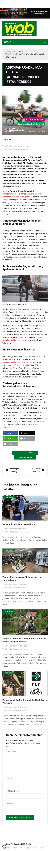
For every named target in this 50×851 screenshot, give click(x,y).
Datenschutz (31, 848)
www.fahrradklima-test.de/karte (15, 340)
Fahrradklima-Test (25, 457)
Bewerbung (6, 5)
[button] (45, 42)
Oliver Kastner (23, 149)
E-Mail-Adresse (14, 791)
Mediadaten (6, 2)
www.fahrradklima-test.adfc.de (31, 257)
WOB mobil (9, 497)
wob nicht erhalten (19, 2)
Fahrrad (31, 452)
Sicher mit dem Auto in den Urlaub (19, 524)
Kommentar (12, 751)
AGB (41, 848)
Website (10, 803)
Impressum (38, 2)
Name (10, 778)
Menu (9, 42)
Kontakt (30, 2)
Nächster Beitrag (36, 470)
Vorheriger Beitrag (14, 470)
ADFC (18, 452)
